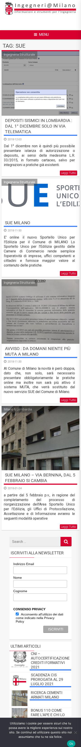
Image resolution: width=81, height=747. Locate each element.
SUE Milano (17, 222)
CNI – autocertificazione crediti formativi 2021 (50, 660)
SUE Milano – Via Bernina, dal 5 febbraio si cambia (40, 477)
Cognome (20, 591)
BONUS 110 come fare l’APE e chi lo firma (48, 714)
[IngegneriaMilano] (40, 14)
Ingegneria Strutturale (19, 54)
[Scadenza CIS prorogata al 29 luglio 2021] (19, 687)
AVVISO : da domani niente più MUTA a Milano (37, 351)
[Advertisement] (42, 22)
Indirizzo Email (23, 564)
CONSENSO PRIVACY (29, 609)
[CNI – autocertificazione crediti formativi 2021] (19, 666)
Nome (17, 577)
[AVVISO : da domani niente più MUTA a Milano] (40, 311)
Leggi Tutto (68, 173)
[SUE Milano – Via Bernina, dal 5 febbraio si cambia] (40, 438)
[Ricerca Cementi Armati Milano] (19, 705)
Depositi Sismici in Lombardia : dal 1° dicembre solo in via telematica (38, 126)
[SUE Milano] (40, 198)
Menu (44, 34)
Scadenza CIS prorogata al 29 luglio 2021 (47, 679)
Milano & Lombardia (18, 409)
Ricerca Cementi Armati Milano (46, 694)
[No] (75, 732)
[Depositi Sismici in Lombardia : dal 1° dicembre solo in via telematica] (40, 83)
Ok (71, 743)
